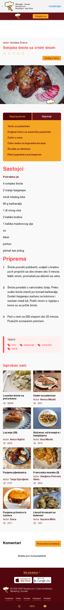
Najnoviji (46, 116)
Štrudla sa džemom (18, 148)
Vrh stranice (31, 572)
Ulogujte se (40, 16)
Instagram (37, 598)
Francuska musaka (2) (47, 466)
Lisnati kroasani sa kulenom (47, 506)
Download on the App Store (23, 580)
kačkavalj (29, 345)
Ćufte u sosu (14, 137)
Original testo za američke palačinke (29, 131)
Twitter (18, 598)
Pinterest (47, 598)
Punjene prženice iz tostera (17, 506)
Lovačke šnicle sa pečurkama (17, 388)
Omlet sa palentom (47, 388)
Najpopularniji (17, 116)
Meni (32, 606)
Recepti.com (6, 589)
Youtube (27, 598)
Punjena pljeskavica (17, 466)
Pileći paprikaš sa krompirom (24, 154)
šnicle (15, 348)
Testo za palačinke (18, 126)
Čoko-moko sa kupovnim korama (26, 143)
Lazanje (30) (17, 426)
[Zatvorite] (2, 6)
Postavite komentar (48, 543)
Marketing (14, 591)
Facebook (9, 598)
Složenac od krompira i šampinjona (47, 426)
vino (14, 345)
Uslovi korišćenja (43, 588)
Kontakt (24, 591)
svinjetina (47, 345)
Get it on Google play (42, 580)
